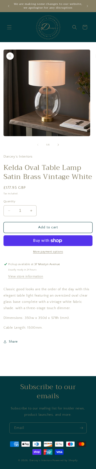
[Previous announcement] (8, 6)
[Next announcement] (87, 6)
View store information (25, 276)
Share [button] (13, 342)
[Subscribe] (81, 427)
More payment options (48, 251)
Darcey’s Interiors (40, 460)
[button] (9, 27)
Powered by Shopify (65, 460)
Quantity (9, 201)
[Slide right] (58, 145)
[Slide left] (38, 145)
